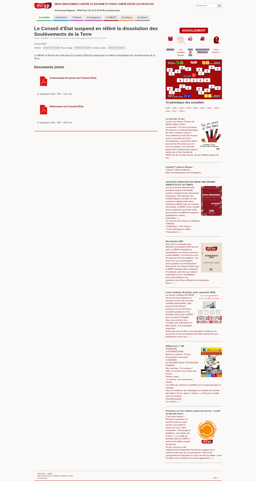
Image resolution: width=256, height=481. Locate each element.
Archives (142, 17)
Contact (70, 476)
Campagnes (93, 17)
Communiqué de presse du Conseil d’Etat (72, 78)
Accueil (36, 38)
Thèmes (76, 17)
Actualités (44, 17)
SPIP (215, 478)
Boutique (127, 17)
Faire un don (190, 52)
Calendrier (61, 17)
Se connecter (42, 478)
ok (219, 5)
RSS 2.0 (50, 476)
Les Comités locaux (181, 52)
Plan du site (41, 476)
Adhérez (170, 49)
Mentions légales (60, 476)
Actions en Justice (52, 48)
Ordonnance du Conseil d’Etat (66, 106)
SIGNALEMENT (194, 30)
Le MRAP (111, 17)
